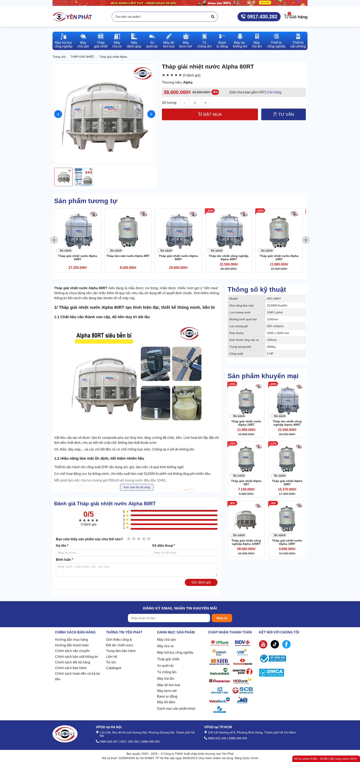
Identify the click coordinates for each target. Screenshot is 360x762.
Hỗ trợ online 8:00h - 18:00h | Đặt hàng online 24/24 (325, 758)
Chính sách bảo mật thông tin (76, 656)
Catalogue (113, 668)
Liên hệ (111, 656)
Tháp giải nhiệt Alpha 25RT (287, 482)
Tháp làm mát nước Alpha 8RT (128, 256)
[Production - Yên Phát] (72, 16)
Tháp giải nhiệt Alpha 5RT (246, 482)
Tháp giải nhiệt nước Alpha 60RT (77, 257)
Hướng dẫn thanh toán (72, 645)
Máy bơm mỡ (167, 691)
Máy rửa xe (165, 646)
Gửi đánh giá (201, 582)
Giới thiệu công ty (119, 639)
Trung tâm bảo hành (121, 651)
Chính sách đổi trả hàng (72, 662)
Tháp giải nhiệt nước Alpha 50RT (178, 257)
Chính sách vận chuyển (72, 651)
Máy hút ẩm (165, 678)
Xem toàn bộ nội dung (137, 487)
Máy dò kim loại (168, 685)
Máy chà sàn (166, 639)
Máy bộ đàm (166, 702)
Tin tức (111, 662)
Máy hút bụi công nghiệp (175, 652)
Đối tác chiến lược (119, 645)
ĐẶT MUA (212, 114)
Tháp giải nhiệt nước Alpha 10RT (287, 542)
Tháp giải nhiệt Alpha (113, 56)
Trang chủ (59, 56)
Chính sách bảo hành (71, 668)
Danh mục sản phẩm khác (176, 708)
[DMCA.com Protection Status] (271, 673)
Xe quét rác (165, 665)
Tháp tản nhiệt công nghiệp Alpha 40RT (229, 257)
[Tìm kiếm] (213, 16)
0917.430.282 (261, 16)
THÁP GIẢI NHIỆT (83, 56)
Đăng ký (222, 618)
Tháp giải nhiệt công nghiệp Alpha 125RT (246, 542)
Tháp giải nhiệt (168, 659)
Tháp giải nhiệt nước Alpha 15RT (279, 257)
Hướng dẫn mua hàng (71, 639)
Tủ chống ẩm (166, 672)
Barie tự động (167, 696)
